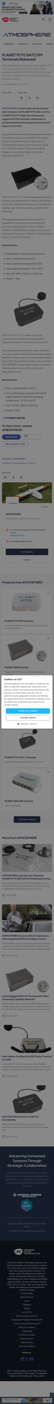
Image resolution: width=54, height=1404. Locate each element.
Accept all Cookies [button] (28, 711)
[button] (27, 723)
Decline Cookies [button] (28, 717)
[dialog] (27, 702)
